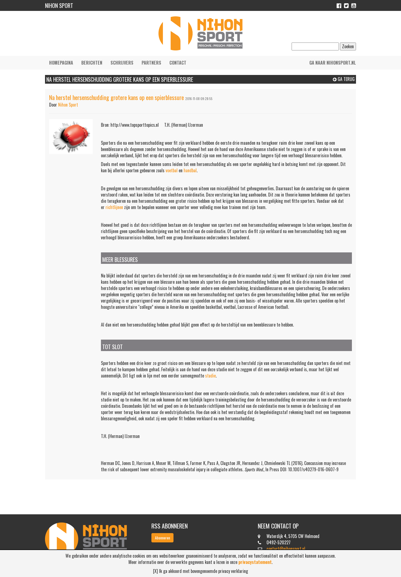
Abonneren (162, 537)
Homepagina (61, 62)
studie (210, 375)
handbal (190, 170)
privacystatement (255, 562)
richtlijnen (114, 207)
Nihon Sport (68, 104)
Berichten (91, 62)
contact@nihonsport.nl (286, 548)
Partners (151, 62)
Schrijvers (121, 62)
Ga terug (346, 79)
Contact (177, 62)
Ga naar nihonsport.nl (332, 62)
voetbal (172, 170)
